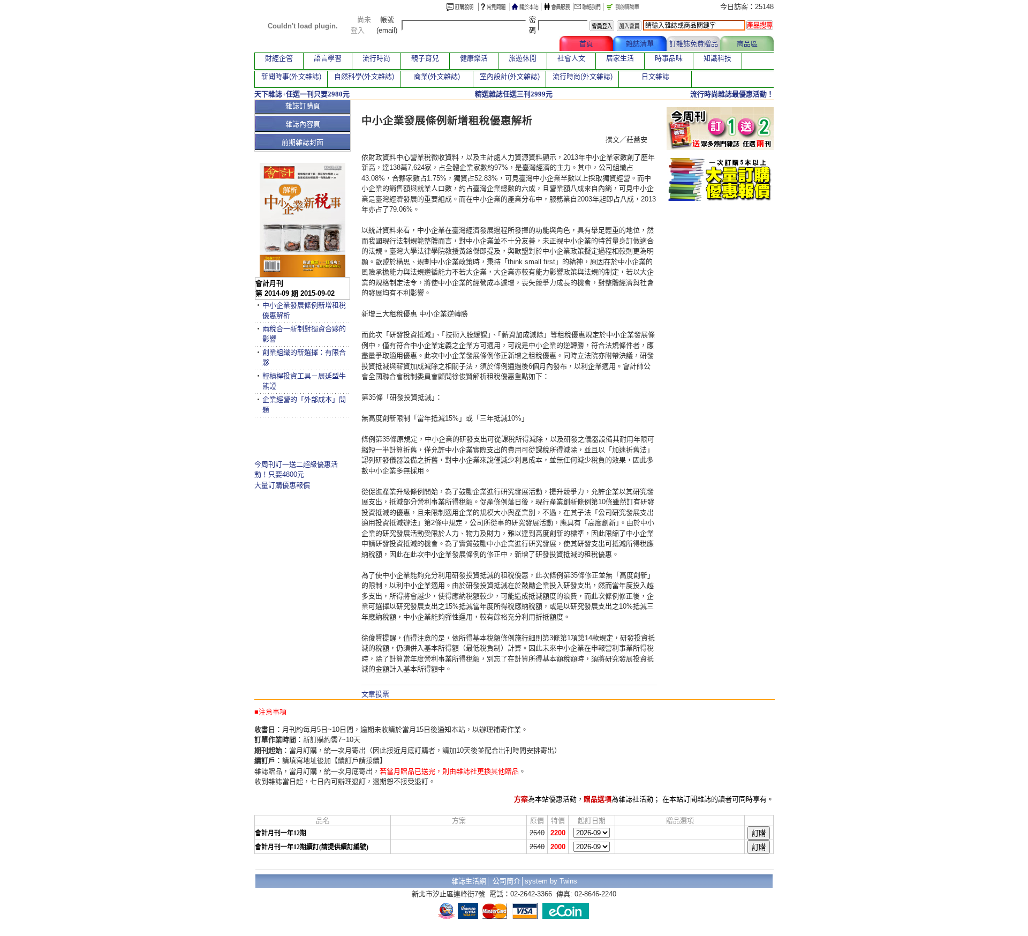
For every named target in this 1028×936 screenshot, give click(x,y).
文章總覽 (533, 44)
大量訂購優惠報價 (282, 485)
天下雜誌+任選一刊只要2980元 (302, 94)
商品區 (747, 44)
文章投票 (375, 694)
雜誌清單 (640, 44)
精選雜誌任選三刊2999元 (514, 94)
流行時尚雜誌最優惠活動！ (732, 94)
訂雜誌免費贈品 (693, 44)
